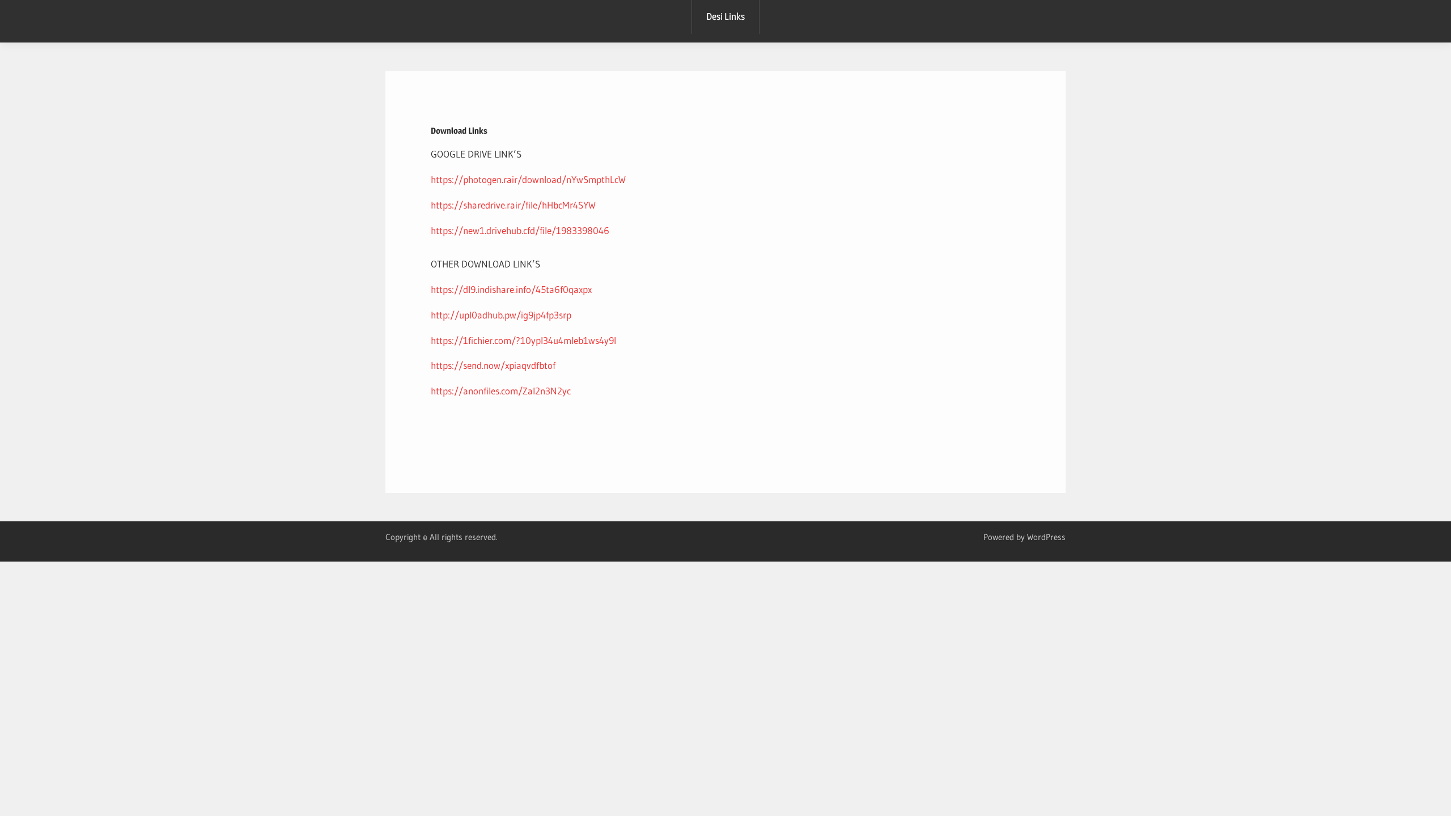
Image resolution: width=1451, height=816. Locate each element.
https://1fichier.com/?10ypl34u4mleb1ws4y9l (523, 340)
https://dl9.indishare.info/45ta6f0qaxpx (511, 289)
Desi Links (725, 16)
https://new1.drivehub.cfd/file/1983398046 (520, 230)
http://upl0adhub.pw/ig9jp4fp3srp (501, 315)
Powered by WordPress (1024, 537)
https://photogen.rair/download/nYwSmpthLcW (528, 179)
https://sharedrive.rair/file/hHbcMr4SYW (513, 205)
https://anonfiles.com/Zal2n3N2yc (501, 391)
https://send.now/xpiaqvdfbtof (493, 365)
